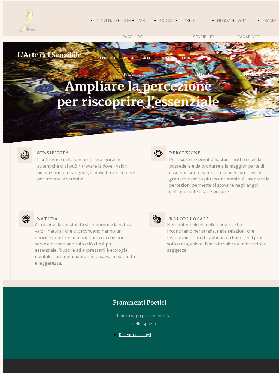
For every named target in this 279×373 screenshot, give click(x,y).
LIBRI (185, 20)
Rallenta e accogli (135, 334)
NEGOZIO (225, 20)
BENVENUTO (107, 20)
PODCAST (168, 20)
